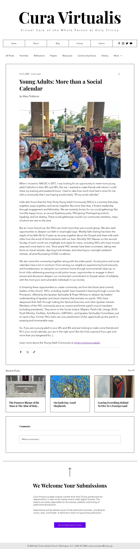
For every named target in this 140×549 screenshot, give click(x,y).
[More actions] (119, 74)
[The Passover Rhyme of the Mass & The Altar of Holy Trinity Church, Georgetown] (25, 387)
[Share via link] (34, 352)
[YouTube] (130, 43)
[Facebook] (119, 43)
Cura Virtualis (70, 17)
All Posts (10, 55)
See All (131, 370)
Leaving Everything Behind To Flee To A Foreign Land (113, 404)
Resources (67, 55)
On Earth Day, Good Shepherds (65, 404)
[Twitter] (127, 43)
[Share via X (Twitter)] (27, 352)
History (104, 55)
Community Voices (87, 55)
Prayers (53, 55)
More (116, 55)
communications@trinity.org (100, 546)
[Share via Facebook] (20, 352)
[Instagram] (123, 43)
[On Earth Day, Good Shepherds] (70, 387)
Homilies (24, 55)
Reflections (39, 55)
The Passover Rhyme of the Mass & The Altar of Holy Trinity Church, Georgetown (25, 404)
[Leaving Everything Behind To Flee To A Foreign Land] (114, 387)
